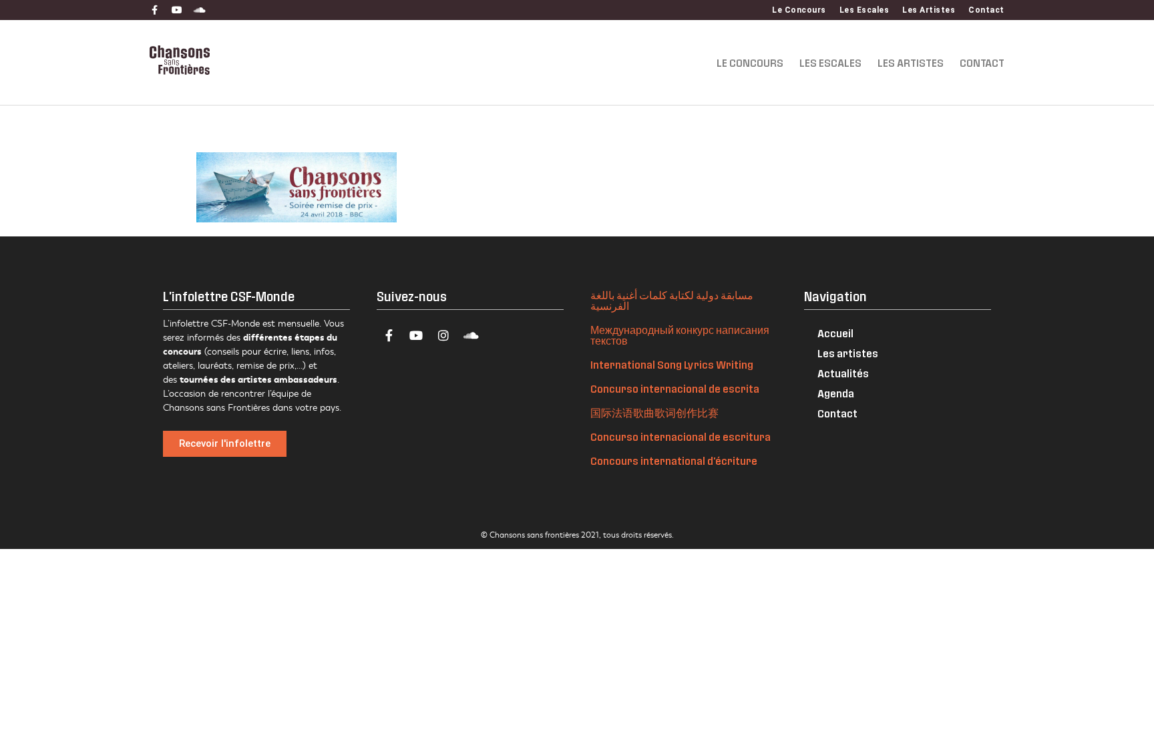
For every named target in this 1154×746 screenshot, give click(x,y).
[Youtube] (177, 10)
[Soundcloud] (199, 10)
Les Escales (864, 10)
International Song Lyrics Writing (671, 364)
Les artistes (847, 353)
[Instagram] (443, 335)
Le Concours (799, 10)
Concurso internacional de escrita (674, 388)
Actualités (843, 373)
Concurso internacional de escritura (680, 436)
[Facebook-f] (154, 10)
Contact (986, 10)
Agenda (835, 393)
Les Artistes (928, 10)
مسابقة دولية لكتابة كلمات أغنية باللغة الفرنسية (671, 300)
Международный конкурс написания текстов (679, 335)
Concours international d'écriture (673, 460)
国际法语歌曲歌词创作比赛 (654, 412)
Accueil (835, 333)
